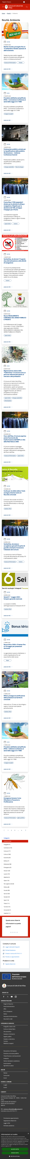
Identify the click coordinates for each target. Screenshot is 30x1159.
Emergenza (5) (7, 867)
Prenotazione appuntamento (11, 1118)
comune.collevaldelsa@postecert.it (13, 1109)
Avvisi (8, 93)
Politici (5, 1014)
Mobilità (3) (7, 877)
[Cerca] (27, 7)
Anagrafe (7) (7, 844)
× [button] (28, 1133)
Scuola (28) (7, 890)
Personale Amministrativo (10, 1016)
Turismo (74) (7, 907)
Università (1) (7, 910)
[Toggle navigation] (3, 7)
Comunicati (6, 1075)
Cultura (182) (7, 854)
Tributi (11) (6, 903)
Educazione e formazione (10, 1051)
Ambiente (6, 1058)
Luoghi (5, 1085)
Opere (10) (6, 880)
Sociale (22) (7, 897)
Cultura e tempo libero (9, 1029)
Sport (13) (6, 900)
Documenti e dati (8, 1019)
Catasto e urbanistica (9, 1039)
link (10, 1146)
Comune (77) (7, 851)
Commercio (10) (8, 848)
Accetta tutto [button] (15, 1149)
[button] (15, 1156)
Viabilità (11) (7, 913)
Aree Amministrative (9, 1006)
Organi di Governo (8, 1004)
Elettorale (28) (7, 864)
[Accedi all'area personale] (24, 2)
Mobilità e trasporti (9, 1043)
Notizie (8, 42)
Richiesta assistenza (9, 1126)
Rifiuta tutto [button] (15, 1153)
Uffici (5, 1009)
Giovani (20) (7, 871)
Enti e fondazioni (8, 1011)
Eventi (5, 1087)
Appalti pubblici (8, 1036)
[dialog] (15, 1145)
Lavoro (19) (7, 874)
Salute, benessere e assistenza (12, 1061)
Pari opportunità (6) (9, 884)
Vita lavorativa (7, 1031)
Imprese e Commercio (9, 1034)
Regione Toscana (6, 2)
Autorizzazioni (7, 1063)
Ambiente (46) (7, 841)
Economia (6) (7, 858)
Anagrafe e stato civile (9, 1026)
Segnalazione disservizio (10, 1121)
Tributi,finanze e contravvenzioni (12, 1056)
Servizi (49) (7, 894)
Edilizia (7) (6, 861)
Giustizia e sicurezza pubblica (11, 1053)
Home (3, 13)
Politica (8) (6, 887)
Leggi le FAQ (7, 1123)
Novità (9, 13)
